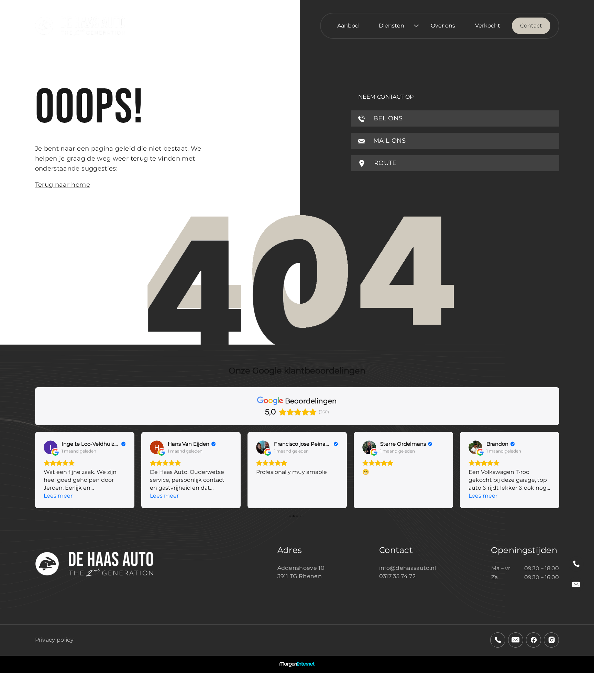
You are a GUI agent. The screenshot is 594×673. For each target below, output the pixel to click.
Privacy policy (54, 640)
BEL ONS (387, 118)
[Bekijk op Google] (50, 447)
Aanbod (348, 25)
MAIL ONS (389, 140)
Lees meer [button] (58, 495)
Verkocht (487, 25)
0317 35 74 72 (397, 576)
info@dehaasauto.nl (407, 568)
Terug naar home (62, 184)
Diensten (391, 25)
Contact (531, 25)
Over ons (443, 25)
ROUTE (384, 163)
